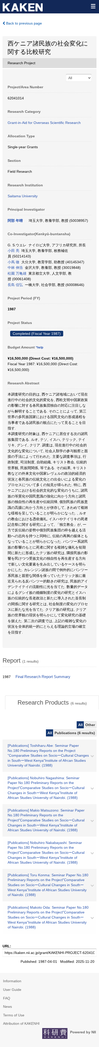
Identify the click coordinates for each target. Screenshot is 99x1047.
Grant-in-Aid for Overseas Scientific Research (44, 123)
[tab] (52, 702)
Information (12, 981)
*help (39, 347)
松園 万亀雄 (17, 273)
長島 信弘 (15, 285)
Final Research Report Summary (42, 677)
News (7, 1007)
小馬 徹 (13, 262)
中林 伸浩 (15, 268)
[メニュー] (92, 6)
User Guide (12, 990)
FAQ (6, 998)
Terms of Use (13, 1015)
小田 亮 (13, 251)
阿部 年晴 (15, 221)
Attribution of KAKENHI (21, 1023)
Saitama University (23, 196)
